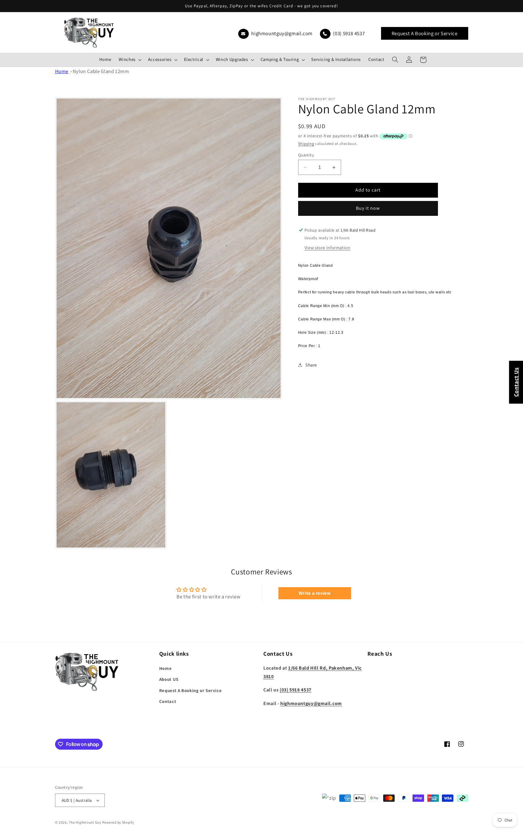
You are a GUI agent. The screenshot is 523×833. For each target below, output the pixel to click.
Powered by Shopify (118, 822)
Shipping (306, 143)
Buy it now (368, 208)
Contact (167, 701)
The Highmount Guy (85, 822)
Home (62, 71)
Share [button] (311, 365)
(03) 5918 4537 (348, 33)
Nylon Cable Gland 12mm (101, 71)
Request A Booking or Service (425, 33)
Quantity (306, 155)
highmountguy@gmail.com (281, 33)
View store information (327, 248)
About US (169, 679)
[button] (129, 59)
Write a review (315, 593)
